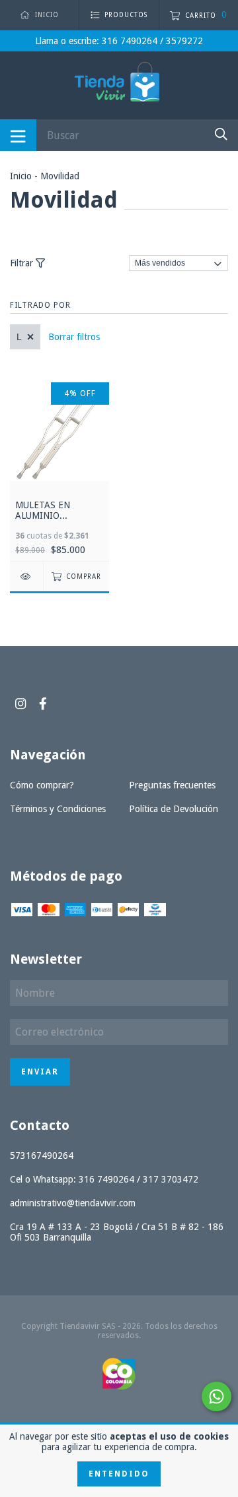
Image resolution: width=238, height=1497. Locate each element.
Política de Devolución (173, 809)
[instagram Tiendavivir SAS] (20, 703)
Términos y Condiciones (58, 809)
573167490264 (41, 1155)
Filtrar (23, 263)
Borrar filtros (74, 337)
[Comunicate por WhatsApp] (216, 1396)
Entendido (119, 1474)
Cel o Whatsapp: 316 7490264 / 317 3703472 (104, 1179)
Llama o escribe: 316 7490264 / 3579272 (119, 41)
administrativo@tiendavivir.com (73, 1203)
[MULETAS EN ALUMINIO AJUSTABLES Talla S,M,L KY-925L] (26, 576)
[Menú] (18, 135)
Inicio (21, 176)
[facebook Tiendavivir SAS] (43, 703)
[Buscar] (221, 134)
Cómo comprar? (42, 785)
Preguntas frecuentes (172, 785)
